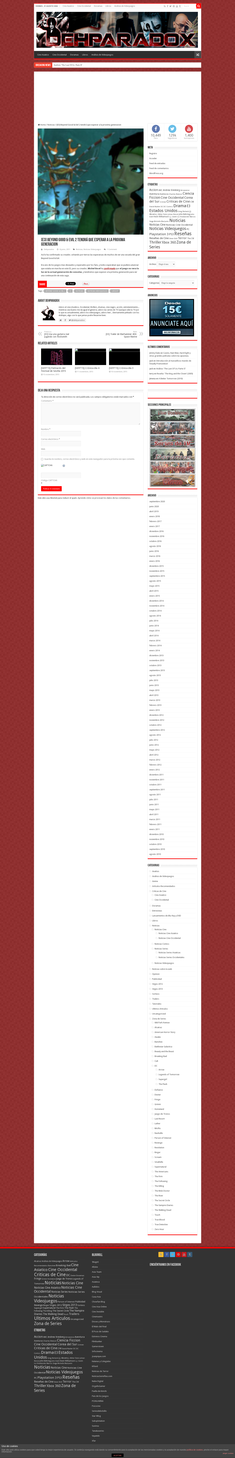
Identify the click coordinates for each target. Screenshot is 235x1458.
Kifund (95, 1366)
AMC (160, 190)
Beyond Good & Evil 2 (55, 291)
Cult (156, 1061)
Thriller (155, 242)
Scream (158, 1157)
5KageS (95, 1262)
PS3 (171, 234)
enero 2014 (154, 650)
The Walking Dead (163, 1210)
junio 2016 (154, 551)
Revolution (159, 1147)
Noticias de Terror (100, 1371)
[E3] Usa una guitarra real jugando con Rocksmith (56, 334)
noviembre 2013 (156, 660)
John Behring (184, 214)
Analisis (155, 871)
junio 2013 (154, 685)
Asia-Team (97, 1272)
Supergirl (163, 1079)
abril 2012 (153, 755)
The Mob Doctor (162, 1191)
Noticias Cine (157, 224)
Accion (153, 189)
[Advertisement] (117, 99)
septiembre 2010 (157, 849)
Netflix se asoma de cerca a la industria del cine (74, 65)
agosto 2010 (155, 854)
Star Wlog (96, 1416)
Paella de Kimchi (99, 1391)
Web (43, 449)
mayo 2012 (154, 750)
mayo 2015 (154, 586)
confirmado (110, 268)
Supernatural (160, 1167)
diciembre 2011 (156, 774)
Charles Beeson (175, 194)
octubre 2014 (155, 611)
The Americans (161, 1171)
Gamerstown (98, 1346)
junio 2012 (154, 745)
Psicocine (96, 1406)
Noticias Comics (162, 944)
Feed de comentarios (159, 168)
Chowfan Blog (98, 1301)
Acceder (153, 158)
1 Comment (112, 249)
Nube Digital (97, 1381)
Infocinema (97, 1351)
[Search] (198, 6)
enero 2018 (154, 516)
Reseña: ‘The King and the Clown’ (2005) (175, 373)
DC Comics (168, 206)
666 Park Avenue (162, 1022)
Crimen (163, 202)
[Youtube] (177, 6)
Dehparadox (49, 249)
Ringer (158, 1152)
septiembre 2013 (157, 670)
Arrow (161, 1069)
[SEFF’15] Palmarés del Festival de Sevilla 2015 (53, 369)
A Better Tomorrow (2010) (171, 378)
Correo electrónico (50, 439)
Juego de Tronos (162, 1114)
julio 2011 (153, 799)
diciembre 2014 (156, 601)
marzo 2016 (154, 556)
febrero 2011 (155, 824)
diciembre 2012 (156, 715)
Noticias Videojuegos (92, 249)
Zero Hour (159, 1229)
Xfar (94, 1441)
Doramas (98, 6)
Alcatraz (158, 1027)
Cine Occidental (84, 6)
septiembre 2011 (157, 789)
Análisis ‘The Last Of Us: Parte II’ (171, 368)
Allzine (95, 1267)
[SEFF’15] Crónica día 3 (121, 368)
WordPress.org (156, 173)
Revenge (158, 1143)
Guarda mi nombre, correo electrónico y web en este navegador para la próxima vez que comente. (89, 459)
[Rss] (165, 6)
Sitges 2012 (157, 984)
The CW (190, 238)
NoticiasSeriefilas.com (102, 1376)
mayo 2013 (154, 690)
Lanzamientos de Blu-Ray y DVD (166, 915)
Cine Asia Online (99, 1306)
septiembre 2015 (157, 576)
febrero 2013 (155, 705)
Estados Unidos (163, 210)
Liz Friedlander (183, 217)
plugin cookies (228, 1453)
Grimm (158, 1104)
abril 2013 (153, 695)
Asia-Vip (95, 1277)
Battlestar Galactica (163, 1046)
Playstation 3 (158, 234)
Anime (155, 881)
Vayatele (96, 1436)
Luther (157, 1123)
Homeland (159, 1109)
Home (43, 125)
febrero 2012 (155, 765)
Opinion (156, 974)
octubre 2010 (155, 844)
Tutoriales (156, 1004)
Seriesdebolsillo (99, 1411)
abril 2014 (153, 635)
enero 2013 (154, 710)
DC (162, 206)
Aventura (154, 193)
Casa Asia (96, 1297)
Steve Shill (173, 238)
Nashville (159, 1133)
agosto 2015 (155, 581)
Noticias (51, 125)
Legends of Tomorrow (169, 1074)
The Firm (159, 1176)
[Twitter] (170, 6)
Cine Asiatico (68, 6)
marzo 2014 (154, 640)
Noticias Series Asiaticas (169, 952)
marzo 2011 (154, 819)
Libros (108, 6)
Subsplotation (98, 1421)
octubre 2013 (155, 665)
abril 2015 (153, 591)
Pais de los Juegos (100, 1396)
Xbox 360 (169, 242)
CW (192, 201)
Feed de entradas (157, 163)
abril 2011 (153, 814)
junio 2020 (154, 506)
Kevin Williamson (161, 217)
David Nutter (154, 206)
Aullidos (95, 1287)
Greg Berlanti (183, 211)
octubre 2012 (155, 725)
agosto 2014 (155, 616)
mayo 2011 (154, 809)
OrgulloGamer (98, 1386)
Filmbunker (97, 1341)
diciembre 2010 (156, 834)
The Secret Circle (162, 1200)
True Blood (160, 1219)
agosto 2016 (155, 546)
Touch (157, 1215)
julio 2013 (153, 680)
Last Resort (160, 1118)
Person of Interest (163, 1138)
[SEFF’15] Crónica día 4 (87, 368)
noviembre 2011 (156, 779)
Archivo (152, 264)
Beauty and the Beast (164, 1051)
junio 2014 (154, 625)
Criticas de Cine (178, 201)
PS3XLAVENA (97, 1401)
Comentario (47, 401)
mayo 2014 (154, 630)
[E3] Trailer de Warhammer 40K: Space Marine (121, 334)
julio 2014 (153, 620)
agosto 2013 (155, 675)
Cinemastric (97, 1316)
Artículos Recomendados (163, 886)
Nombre (45, 429)
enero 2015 (154, 596)
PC (188, 229)
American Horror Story (165, 1032)
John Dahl (55, 1361)
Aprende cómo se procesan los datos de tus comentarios (104, 498)
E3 (70, 291)
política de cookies (195, 1450)
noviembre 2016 (156, 536)
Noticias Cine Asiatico (168, 933)
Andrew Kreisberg (171, 190)
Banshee (158, 1042)
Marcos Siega (52, 1363)
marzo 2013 (154, 700)
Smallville (159, 1162)
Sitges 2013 (157, 989)
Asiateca (96, 1282)
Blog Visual (97, 1292)
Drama (179, 205)
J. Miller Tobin (162, 214)
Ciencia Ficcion (68, 1340)
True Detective (161, 1224)
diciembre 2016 (156, 531)
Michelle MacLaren (161, 221)
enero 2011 (154, 829)
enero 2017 (154, 526)
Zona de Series (159, 1019)
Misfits (158, 1128)
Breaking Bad (161, 1056)
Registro (153, 153)
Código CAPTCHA (49, 480)
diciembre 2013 (156, 655)
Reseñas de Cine (159, 238)
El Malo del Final (99, 1326)
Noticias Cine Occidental (179, 224)
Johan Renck (173, 214)
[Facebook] (167, 6)
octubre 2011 (155, 784)
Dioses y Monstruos (101, 1321)
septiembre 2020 (157, 501)
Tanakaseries (98, 1431)
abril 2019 (153, 511)
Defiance (159, 1090)
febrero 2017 (155, 521)
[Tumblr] (180, 6)
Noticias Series (161, 948)
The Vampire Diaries (164, 1205)
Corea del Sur (67, 1344)
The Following (161, 1181)
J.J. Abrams (63, 1358)
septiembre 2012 (157, 730)
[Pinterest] (173, 6)
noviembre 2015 (156, 571)
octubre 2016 (155, 541)
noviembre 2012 (156, 720)
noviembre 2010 (156, 839)
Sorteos (155, 994)
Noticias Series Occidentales (171, 957)
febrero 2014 (155, 645)
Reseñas (183, 233)
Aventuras (164, 194)
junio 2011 (154, 804)
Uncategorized (159, 1014)
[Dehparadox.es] (117, 29)
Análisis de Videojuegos (124, 6)
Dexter (158, 1094)
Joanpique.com (99, 1356)
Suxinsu (95, 1426)
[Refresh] (64, 466)
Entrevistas (157, 911)
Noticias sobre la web (162, 969)
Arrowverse (184, 190)
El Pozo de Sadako (100, 1331)
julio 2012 (153, 740)
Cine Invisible (98, 1311)
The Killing (159, 1186)
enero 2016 (154, 561)
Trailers (155, 999)
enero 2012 (154, 769)
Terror (182, 238)
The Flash (163, 1084)
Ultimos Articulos (160, 1009)
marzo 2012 (154, 760)
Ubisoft (115, 291)
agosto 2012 (155, 735)
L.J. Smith (173, 217)
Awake (158, 1037)
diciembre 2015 (156, 566)
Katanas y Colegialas (101, 1361)
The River (159, 1195)
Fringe (157, 1099)
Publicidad (157, 979)
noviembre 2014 (156, 606)
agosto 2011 (155, 794)
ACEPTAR (117, 1455)
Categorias (154, 283)
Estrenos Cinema (99, 1336)
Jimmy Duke (154, 353)
